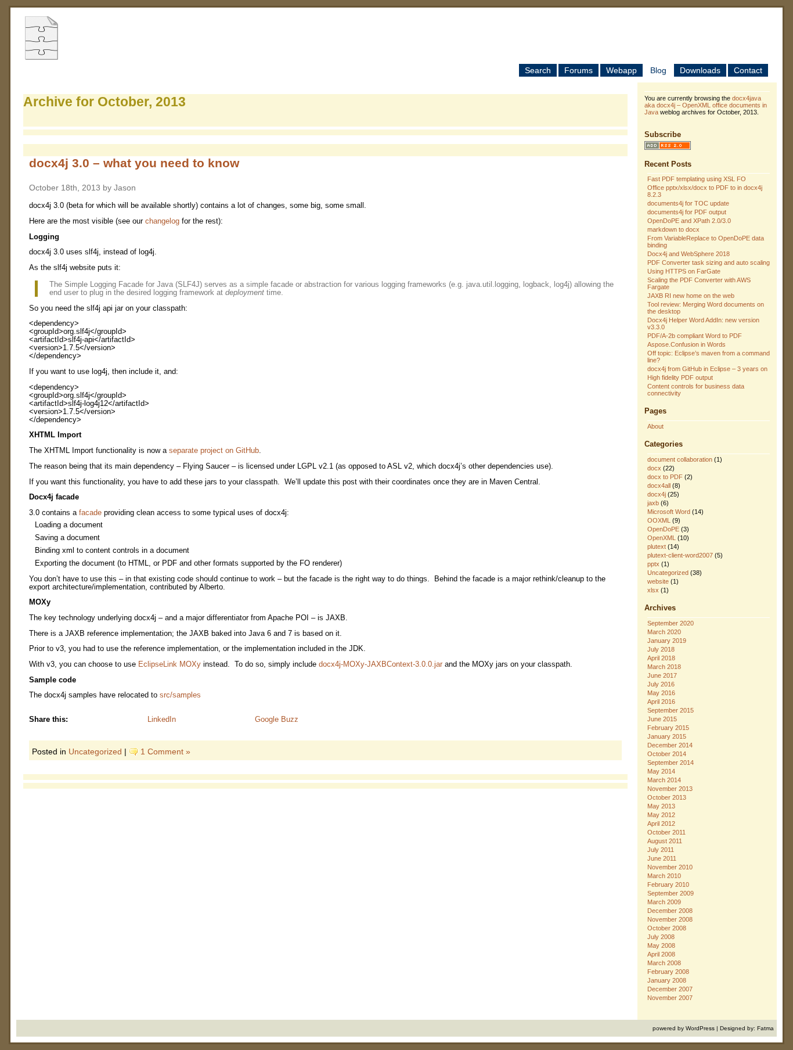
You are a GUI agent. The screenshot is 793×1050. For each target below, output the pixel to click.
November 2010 (670, 867)
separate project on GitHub (214, 451)
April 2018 (661, 658)
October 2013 (666, 797)
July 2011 (660, 849)
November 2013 (670, 788)
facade (90, 513)
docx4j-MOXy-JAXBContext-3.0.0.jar (380, 664)
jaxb (653, 502)
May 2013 (661, 806)
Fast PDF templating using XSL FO (696, 178)
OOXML (659, 520)
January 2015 (666, 736)
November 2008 (670, 919)
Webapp (621, 70)
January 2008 (666, 980)
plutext (656, 546)
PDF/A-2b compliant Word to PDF (694, 335)
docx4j (656, 494)
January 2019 (666, 640)
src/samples (180, 695)
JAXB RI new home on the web (690, 295)
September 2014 (670, 762)
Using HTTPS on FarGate (683, 271)
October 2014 (666, 753)
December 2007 (670, 989)
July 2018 (661, 649)
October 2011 (666, 832)
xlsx (653, 590)
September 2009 (670, 893)
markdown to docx (673, 229)
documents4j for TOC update (688, 203)
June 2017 (662, 675)
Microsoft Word (668, 511)
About (655, 426)
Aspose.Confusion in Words (686, 344)
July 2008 (661, 936)
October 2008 (666, 928)
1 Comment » (165, 751)
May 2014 (661, 771)
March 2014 (664, 779)
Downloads (700, 70)
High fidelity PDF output (680, 377)
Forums (578, 70)
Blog (658, 70)
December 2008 (670, 910)
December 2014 (670, 745)
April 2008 (661, 954)
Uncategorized (95, 751)
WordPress (700, 1028)
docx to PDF (665, 476)
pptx (653, 563)
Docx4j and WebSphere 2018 (688, 253)
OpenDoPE (663, 529)
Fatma (765, 1028)
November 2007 (670, 997)
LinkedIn (161, 719)
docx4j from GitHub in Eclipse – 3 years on (707, 368)
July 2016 (661, 684)
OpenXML (661, 537)
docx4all (659, 485)
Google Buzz (276, 719)
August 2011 (664, 840)
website (658, 581)
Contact (748, 70)
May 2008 (661, 945)
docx (654, 468)
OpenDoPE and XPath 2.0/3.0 (689, 220)
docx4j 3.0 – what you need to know (134, 163)
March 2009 (664, 901)
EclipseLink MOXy (169, 664)
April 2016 (661, 701)
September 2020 (670, 623)
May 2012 (661, 814)
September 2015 (670, 710)
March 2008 (664, 962)
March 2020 (664, 631)
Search (538, 70)
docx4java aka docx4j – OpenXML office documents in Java (705, 105)
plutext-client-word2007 (680, 555)
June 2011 (661, 858)
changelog (162, 221)
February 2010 (668, 884)
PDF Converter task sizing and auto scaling (708, 262)
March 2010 (664, 875)
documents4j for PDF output (686, 211)
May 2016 (661, 692)
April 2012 (661, 823)
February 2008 (668, 971)
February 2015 (668, 727)
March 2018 (664, 666)
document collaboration (679, 459)
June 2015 (662, 718)
